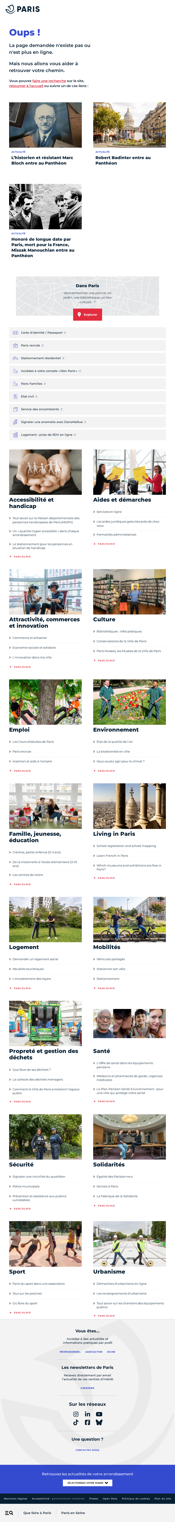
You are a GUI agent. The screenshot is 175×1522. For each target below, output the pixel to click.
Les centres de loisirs (28, 875)
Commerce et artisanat (30, 638)
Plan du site (162, 1498)
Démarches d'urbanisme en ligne (122, 1283)
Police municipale (26, 1186)
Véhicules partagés (111, 959)
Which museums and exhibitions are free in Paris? (129, 867)
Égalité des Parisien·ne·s (115, 1176)
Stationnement (108, 978)
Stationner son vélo (111, 969)
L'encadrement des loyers (32, 978)
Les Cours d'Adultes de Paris (33, 741)
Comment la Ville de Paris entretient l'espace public (46, 1091)
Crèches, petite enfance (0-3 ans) (37, 852)
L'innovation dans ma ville (32, 657)
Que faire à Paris (37, 1513)
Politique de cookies (136, 1498)
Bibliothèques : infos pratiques (119, 631)
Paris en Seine (73, 1513)
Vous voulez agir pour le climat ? (120, 761)
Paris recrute (22, 751)
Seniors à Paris (107, 1186)
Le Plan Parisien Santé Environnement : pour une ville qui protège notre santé (130, 1091)
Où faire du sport (25, 1303)
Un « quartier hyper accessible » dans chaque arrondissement (46, 533)
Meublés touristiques (28, 969)
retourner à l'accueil (26, 86)
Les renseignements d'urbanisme (122, 1293)
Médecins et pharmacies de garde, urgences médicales (129, 1078)
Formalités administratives (116, 534)
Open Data (110, 1498)
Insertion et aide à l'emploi (32, 761)
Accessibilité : (58, 1498)
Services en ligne (109, 511)
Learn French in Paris (112, 855)
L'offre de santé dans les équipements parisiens (125, 1065)
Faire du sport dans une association (39, 1283)
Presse (93, 1498)
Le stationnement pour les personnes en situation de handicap (42, 546)
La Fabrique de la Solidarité (117, 1196)
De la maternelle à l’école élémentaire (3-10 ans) (45, 864)
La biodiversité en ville (113, 751)
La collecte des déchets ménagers (38, 1079)
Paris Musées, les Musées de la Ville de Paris (129, 651)
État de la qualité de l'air (115, 741)
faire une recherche (49, 81)
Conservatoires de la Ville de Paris (121, 641)
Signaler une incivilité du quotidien (39, 1176)
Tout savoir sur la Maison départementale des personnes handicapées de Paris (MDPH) (46, 520)
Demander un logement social (35, 959)
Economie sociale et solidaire (34, 647)
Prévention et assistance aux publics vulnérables (39, 1198)
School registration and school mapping (126, 846)
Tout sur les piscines (27, 1293)
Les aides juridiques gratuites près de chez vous (128, 523)
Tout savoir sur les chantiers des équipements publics (130, 1305)
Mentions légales (15, 1498)
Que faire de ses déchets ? (32, 1069)
